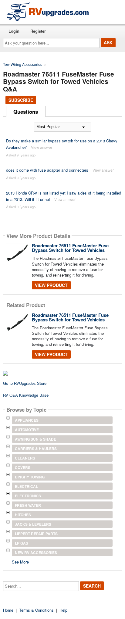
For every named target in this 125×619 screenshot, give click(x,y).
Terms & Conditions (36, 610)
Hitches (23, 514)
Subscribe (20, 100)
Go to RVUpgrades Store (24, 383)
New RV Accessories (36, 552)
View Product (51, 285)
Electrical (26, 486)
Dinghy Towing (30, 477)
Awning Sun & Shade (35, 439)
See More (20, 561)
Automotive (27, 429)
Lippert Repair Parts (36, 533)
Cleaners (25, 458)
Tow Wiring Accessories (22, 64)
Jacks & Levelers (33, 524)
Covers (22, 467)
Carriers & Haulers (36, 448)
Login (13, 31)
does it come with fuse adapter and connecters (47, 170)
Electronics (28, 496)
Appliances (27, 420)
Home (8, 610)
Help (63, 610)
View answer (41, 147)
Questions (25, 111)
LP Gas (21, 543)
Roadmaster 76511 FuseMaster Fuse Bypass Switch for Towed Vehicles (70, 247)
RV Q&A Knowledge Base (26, 395)
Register (38, 31)
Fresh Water (28, 505)
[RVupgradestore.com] (47, 11)
